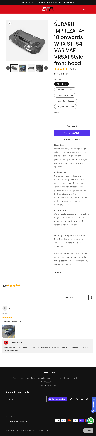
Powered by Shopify (29, 430)
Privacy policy (43, 430)
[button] (5, 9)
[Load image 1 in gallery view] (14, 68)
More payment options (72, 139)
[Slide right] (46, 68)
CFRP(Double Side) (65, 95)
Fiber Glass (61, 84)
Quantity (57, 112)
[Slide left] (8, 68)
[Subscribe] (43, 399)
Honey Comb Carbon (65, 101)
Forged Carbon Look (65, 106)
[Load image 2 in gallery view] (22, 68)
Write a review (71, 298)
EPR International (17, 430)
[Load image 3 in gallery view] (31, 68)
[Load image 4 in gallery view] (39, 68)
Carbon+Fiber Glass (65, 90)
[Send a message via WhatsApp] (91, 421)
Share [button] (59, 272)
